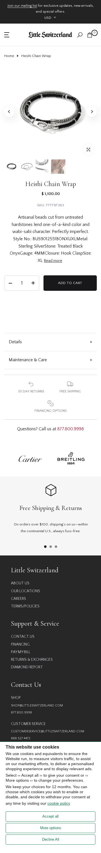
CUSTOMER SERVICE (28, 724)
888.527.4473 (20, 738)
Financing (20, 644)
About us (20, 583)
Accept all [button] (50, 816)
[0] (89, 35)
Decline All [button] (50, 839)
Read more (53, 261)
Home (9, 56)
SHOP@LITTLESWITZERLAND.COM (37, 705)
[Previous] (9, 112)
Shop (16, 698)
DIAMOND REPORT (27, 667)
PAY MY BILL (20, 652)
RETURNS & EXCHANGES (32, 659)
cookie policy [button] (58, 803)
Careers (18, 598)
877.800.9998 (70, 428)
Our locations (25, 591)
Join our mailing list (22, 6)
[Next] (92, 112)
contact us (23, 636)
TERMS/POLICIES (25, 606)
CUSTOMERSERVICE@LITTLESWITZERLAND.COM (47, 731)
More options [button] (50, 828)
